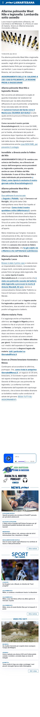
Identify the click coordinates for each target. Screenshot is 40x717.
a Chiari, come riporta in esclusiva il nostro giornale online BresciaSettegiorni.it (19, 180)
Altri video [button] (33, 671)
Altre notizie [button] (33, 548)
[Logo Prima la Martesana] (20, 2)
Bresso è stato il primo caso (13, 263)
